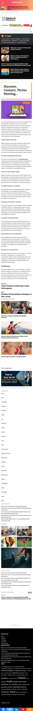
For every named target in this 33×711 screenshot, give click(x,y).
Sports (2, 487)
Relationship (4, 475)
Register (3, 638)
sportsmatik (24, 689)
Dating (2, 414)
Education (3, 423)
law (10, 684)
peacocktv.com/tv (19, 687)
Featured (3, 436)
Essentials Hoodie (13, 678)
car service (4, 675)
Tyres (17, 692)
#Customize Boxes (21, 42)
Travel (2, 496)
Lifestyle (3, 462)
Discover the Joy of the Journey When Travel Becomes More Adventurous (19, 57)
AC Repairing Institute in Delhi (20, 668)
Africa (2, 393)
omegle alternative (23, 159)
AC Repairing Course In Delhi (7, 668)
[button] (29, 593)
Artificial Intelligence (7, 670)
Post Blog (3, 640)
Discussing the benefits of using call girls (13, 356)
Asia (2, 397)
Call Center (22, 673)
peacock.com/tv (6, 687)
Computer (3, 410)
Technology (4, 492)
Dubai (27, 675)
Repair (8, 689)
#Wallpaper (15, 40)
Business (3, 406)
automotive (28, 670)
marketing (20, 684)
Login (2, 636)
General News (4, 449)
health (9, 681)
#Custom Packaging (15, 39)
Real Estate (4, 470)
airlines (29, 668)
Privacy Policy (4, 643)
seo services (14, 689)
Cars (26, 673)
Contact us (4, 641)
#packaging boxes (6, 40)
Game (2, 445)
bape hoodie (9, 673)
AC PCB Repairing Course (6, 666)
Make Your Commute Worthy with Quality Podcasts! (20, 48)
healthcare (4, 684)
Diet (2, 419)
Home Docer (4, 457)
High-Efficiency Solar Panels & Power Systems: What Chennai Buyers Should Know (19, 71)
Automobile (4, 402)
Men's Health (26, 684)
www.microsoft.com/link (18, 694)
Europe (3, 427)
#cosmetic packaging (24, 40)
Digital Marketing (21, 675)
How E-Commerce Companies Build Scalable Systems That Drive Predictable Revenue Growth (16, 64)
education (4, 678)
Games (3, 682)
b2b (5, 673)
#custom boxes (6, 39)
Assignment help (20, 670)
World (2, 500)
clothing (9, 675)
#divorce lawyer (25, 39)
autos (2, 673)
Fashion (3, 432)
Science (3, 479)
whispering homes (6, 694)
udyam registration (23, 692)
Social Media (4, 483)
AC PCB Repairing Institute (18, 666)
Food (2, 440)
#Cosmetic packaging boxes (9, 42)
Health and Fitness (5, 453)
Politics (3, 466)
